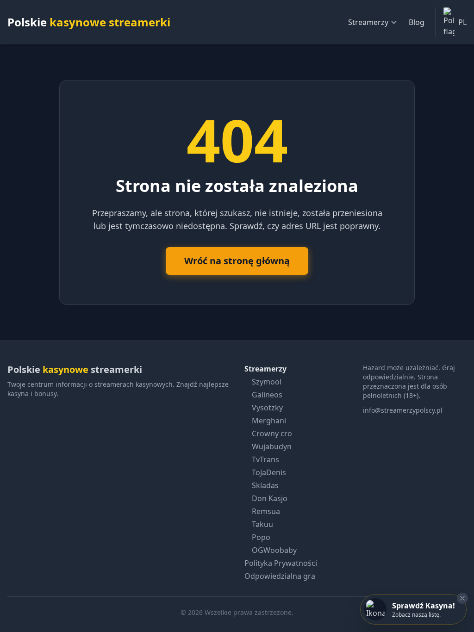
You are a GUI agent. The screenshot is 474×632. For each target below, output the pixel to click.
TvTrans (265, 459)
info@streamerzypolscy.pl (403, 410)
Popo (261, 537)
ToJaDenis (269, 472)
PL (462, 22)
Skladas (265, 485)
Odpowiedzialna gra (279, 576)
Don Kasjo (269, 498)
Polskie (88, 22)
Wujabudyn (272, 446)
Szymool (266, 382)
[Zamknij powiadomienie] (462, 598)
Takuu (262, 524)
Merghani (269, 420)
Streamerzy (368, 22)
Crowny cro (272, 433)
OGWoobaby (274, 550)
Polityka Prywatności (280, 563)
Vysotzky (267, 408)
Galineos (267, 395)
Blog (416, 22)
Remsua (266, 511)
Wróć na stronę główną (237, 260)
